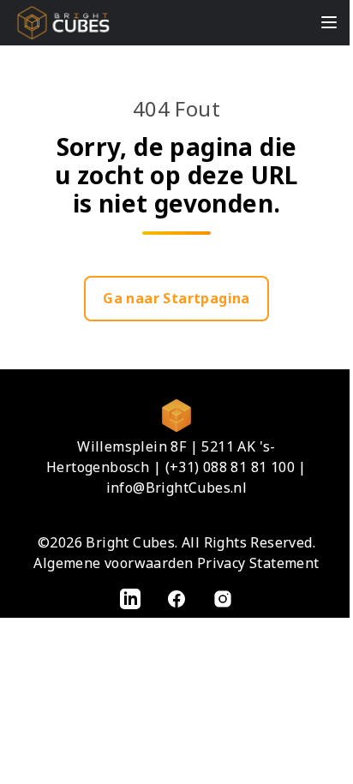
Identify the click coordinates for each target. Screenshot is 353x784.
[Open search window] (292, 22)
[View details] (130, 598)
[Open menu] (329, 22)
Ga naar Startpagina (176, 298)
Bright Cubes (130, 542)
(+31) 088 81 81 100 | (236, 467)
